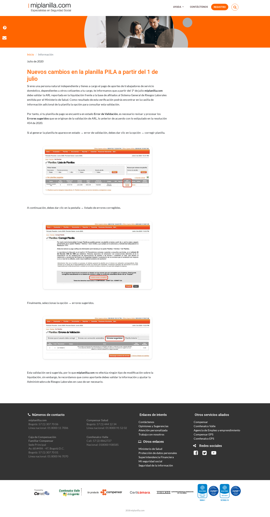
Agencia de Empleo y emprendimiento (217, 430)
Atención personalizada (153, 430)
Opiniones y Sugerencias (153, 426)
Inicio (30, 54)
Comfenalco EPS (204, 438)
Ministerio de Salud (150, 448)
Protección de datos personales (158, 453)
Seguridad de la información (156, 465)
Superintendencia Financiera (156, 457)
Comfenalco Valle (204, 426)
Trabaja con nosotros (151, 434)
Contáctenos (199, 6)
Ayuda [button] (177, 6)
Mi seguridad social (150, 461)
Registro (220, 7)
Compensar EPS (203, 434)
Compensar (201, 422)
